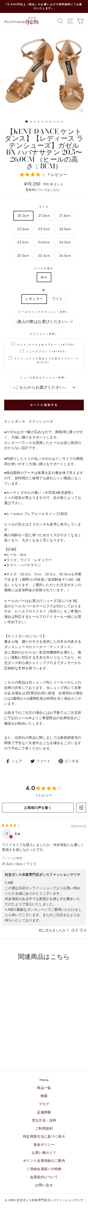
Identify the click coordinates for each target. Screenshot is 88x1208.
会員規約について (44, 1177)
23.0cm (65, 228)
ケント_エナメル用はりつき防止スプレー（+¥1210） (46, 360)
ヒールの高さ (44, 268)
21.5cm (64, 215)
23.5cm (23, 242)
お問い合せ (44, 1185)
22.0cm (23, 228)
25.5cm (44, 255)
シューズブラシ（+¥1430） (47, 351)
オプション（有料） (44, 334)
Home (44, 1079)
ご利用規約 (44, 1128)
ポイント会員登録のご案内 (44, 1160)
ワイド (57, 298)
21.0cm (44, 215)
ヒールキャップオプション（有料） (44, 312)
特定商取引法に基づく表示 (44, 1136)
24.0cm (44, 242)
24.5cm (65, 242)
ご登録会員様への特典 (43, 1168)
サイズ (44, 207)
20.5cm (23, 215)
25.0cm (23, 255)
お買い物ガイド (44, 1152)
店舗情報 (44, 1112)
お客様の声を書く (38, 807)
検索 (44, 1095)
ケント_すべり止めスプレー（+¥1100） (47, 344)
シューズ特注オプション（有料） (44, 377)
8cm (44, 277)
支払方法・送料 (44, 1120)
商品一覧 (44, 1087)
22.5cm (44, 228)
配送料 (30, 190)
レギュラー (34, 298)
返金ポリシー (44, 1144)
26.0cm (65, 255)
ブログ (44, 1103)
